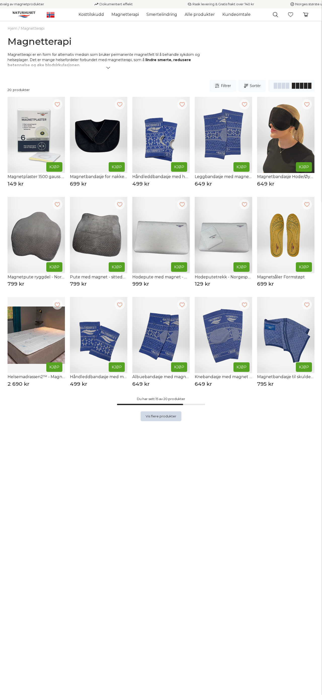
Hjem (12, 28)
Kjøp (54, 167)
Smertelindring (161, 14)
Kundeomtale (236, 14)
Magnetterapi (125, 14)
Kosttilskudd (91, 14)
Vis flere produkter (161, 416)
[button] (275, 14)
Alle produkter (200, 14)
